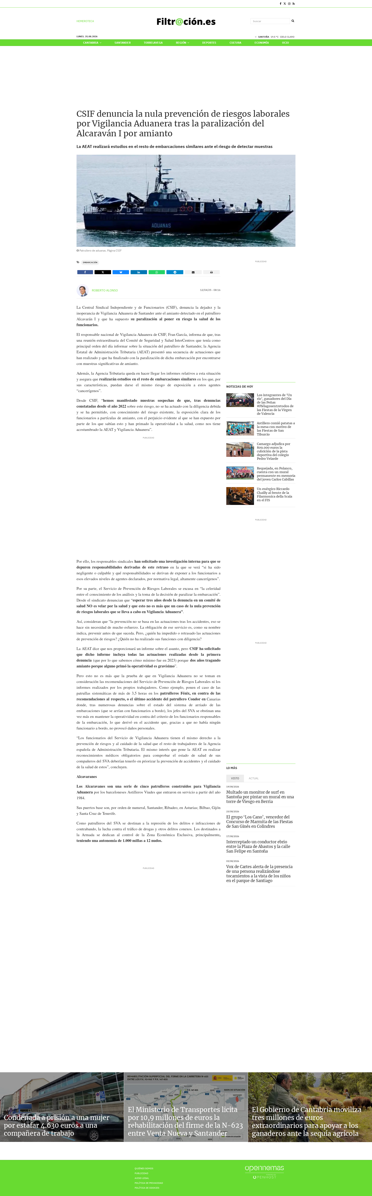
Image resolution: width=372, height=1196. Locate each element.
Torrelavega (153, 42)
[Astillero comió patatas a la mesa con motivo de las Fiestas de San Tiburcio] (240, 428)
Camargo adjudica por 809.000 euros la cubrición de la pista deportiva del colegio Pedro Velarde (273, 451)
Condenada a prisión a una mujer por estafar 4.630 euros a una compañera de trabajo (56, 1126)
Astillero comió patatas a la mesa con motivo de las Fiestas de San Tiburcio (276, 428)
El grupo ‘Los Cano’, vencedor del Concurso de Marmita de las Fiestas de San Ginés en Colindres (259, 822)
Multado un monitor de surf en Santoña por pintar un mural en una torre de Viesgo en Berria (260, 797)
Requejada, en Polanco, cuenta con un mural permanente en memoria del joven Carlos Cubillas (276, 473)
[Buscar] (292, 21)
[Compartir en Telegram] (174, 272)
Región (181, 42)
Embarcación (90, 262)
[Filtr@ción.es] (186, 21)
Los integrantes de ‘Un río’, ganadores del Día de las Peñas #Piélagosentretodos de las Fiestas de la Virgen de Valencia (275, 404)
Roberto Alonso (105, 290)
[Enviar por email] (193, 272)
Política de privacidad (149, 1182)
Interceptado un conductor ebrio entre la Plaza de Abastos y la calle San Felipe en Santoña (258, 846)
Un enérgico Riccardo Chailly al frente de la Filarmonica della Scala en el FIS (274, 494)
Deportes (209, 42)
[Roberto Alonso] (83, 290)
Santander (123, 42)
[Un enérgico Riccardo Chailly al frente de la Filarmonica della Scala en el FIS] (240, 496)
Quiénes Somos (144, 1168)
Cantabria (91, 42)
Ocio (285, 42)
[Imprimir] (211, 272)
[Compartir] (85, 272)
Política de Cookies (147, 1187)
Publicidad (141, 1173)
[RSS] (293, 3)
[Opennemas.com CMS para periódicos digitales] (264, 1172)
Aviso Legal (142, 1178)
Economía (262, 42)
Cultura (235, 42)
